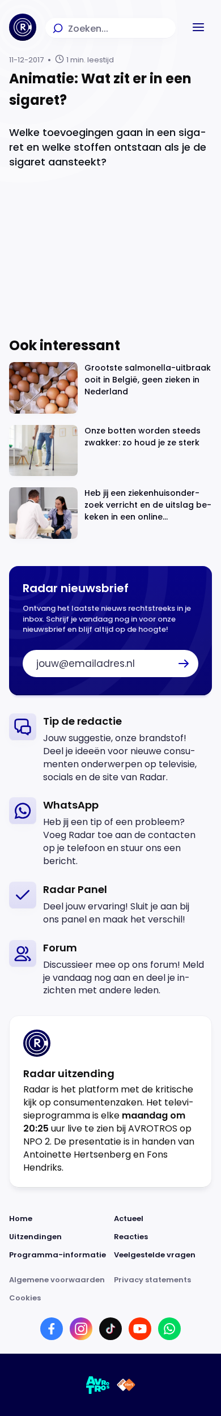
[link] (110, 748)
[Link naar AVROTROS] (98, 1384)
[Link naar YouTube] (140, 1328)
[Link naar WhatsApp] (169, 1328)
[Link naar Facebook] (51, 1328)
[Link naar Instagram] (81, 1328)
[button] (198, 27)
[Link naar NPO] (126, 1384)
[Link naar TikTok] (110, 1328)
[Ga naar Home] (22, 27)
